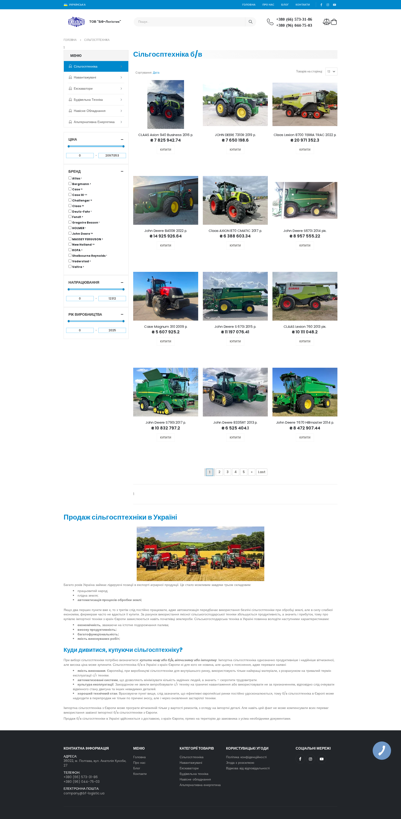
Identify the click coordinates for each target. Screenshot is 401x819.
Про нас (268, 4)
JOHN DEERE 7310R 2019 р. (235, 135)
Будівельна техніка (88, 99)
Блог (285, 4)
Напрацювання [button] (83, 282)
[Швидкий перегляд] (170, 150)
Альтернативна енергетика (94, 122)
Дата (156, 73)
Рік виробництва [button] (85, 314)
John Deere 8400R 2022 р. (165, 230)
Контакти (303, 4)
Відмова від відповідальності (248, 768)
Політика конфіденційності (246, 757)
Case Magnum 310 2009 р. (166, 326)
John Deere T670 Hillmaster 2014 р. (305, 422)
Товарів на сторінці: (309, 71)
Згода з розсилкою (240, 762)
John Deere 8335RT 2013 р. (235, 422)
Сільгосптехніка (85, 66)
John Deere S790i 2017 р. (166, 422)
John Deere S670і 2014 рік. (304, 230)
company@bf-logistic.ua (84, 793)
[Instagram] (310, 759)
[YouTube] (321, 759)
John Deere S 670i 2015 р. (235, 326)
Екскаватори (83, 88)
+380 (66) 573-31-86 (294, 19)
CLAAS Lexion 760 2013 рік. (305, 326)
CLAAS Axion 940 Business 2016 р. (165, 135)
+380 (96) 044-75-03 (294, 25)
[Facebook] (300, 759)
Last (261, 472)
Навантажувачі (85, 77)
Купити (165, 150)
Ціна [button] (72, 139)
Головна (248, 4)
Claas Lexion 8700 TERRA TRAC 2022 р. (305, 135)
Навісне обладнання (90, 110)
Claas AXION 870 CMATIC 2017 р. (235, 230)
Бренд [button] (74, 171)
